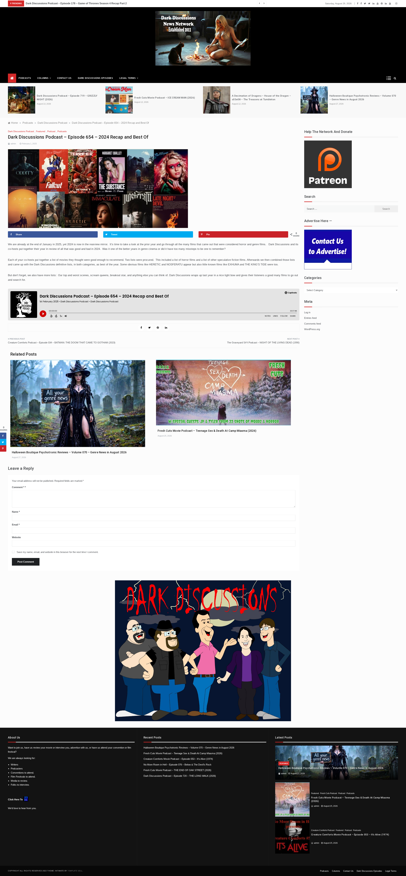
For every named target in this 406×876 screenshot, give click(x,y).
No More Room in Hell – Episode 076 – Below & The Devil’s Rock (177, 764)
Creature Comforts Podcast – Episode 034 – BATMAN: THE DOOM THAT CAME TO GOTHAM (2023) (61, 342)
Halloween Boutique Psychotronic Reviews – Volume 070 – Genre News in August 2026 (69, 452)
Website (16, 537)
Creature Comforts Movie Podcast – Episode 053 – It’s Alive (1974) (178, 759)
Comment (18, 487)
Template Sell (75, 871)
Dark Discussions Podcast (21, 131)
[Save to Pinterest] (3, 448)
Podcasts (25, 78)
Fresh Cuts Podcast (328, 793)
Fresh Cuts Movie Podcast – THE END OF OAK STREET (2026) (177, 770)
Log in (307, 312)
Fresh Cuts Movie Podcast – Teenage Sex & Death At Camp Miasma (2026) (207, 430)
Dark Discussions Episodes (95, 78)
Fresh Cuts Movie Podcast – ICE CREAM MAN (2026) (164, 97)
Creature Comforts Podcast (322, 830)
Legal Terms (127, 78)
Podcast (51, 131)
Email (16, 524)
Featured (40, 131)
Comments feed (312, 323)
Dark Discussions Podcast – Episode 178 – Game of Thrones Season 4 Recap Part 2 (76, 3)
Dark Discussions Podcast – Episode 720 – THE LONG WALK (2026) (180, 775)
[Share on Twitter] (3, 442)
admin (13, 144)
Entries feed (310, 318)
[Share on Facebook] (3, 436)
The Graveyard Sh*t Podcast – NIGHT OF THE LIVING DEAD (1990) (263, 342)
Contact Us (64, 78)
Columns (43, 78)
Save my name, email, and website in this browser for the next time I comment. (57, 552)
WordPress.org (312, 329)
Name (16, 511)
